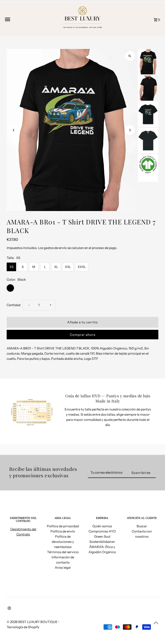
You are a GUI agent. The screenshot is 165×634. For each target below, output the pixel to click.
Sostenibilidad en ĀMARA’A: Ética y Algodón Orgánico (102, 547)
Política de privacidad (63, 526)
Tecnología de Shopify (23, 627)
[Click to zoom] (130, 56)
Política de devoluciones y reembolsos (63, 541)
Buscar (142, 526)
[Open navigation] (31, 19)
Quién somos (102, 526)
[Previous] (13, 130)
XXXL (82, 267)
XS (11, 267)
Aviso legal (63, 567)
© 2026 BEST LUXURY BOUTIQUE (32, 622)
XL (56, 267)
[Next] (130, 130)
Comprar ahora (82, 335)
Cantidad (13, 305)
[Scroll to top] (156, 623)
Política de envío (62, 531)
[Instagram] (9, 608)
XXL (68, 267)
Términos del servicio (63, 552)
